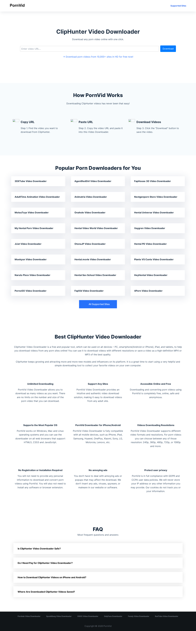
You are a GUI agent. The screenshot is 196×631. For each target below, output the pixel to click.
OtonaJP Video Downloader (90, 243)
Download (168, 48)
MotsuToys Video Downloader (32, 212)
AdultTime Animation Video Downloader (37, 196)
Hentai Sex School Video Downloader (95, 275)
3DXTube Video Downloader (31, 181)
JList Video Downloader (28, 243)
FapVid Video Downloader (89, 290)
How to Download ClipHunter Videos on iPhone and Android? (52, 577)
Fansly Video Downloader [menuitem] (138, 616)
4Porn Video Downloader (148, 290)
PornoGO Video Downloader (30, 290)
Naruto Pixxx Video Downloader (32, 275)
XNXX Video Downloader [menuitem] (87, 616)
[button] (98, 304)
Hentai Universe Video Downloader (154, 212)
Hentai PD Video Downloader (150, 243)
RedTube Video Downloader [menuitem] (166, 616)
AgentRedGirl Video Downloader (92, 181)
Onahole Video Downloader (89, 212)
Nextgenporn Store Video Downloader (155, 196)
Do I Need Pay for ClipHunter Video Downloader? (45, 563)
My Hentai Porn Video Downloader (34, 228)
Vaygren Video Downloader (149, 228)
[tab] (98, 548)
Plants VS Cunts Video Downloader (154, 259)
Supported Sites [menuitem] (178, 5)
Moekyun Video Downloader (31, 259)
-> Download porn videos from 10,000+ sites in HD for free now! (98, 56)
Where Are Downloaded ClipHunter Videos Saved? (46, 591)
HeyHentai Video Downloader (150, 275)
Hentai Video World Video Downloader (96, 228)
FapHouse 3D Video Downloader (152, 181)
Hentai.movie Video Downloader (92, 259)
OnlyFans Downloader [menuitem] (113, 616)
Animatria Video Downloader (90, 196)
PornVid (107, 626)
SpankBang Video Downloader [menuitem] (59, 616)
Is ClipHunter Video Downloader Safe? (39, 548)
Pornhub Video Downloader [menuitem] (29, 616)
